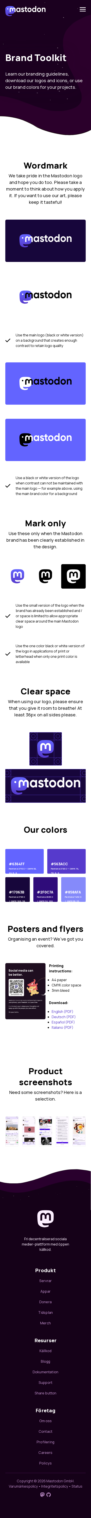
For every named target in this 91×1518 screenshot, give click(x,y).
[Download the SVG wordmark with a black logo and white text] (45, 440)
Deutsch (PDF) (64, 1016)
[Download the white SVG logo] (73, 576)
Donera (45, 1301)
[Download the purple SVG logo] (17, 576)
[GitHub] (48, 1494)
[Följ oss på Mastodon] (42, 1494)
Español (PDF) (63, 1022)
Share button (46, 1393)
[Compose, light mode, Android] (12, 1131)
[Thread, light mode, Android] (79, 1131)
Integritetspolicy (54, 1486)
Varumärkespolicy (23, 1486)
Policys (45, 1463)
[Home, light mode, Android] (28, 1131)
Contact (45, 1431)
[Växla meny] (83, 9)
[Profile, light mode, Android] (45, 1131)
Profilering (45, 1442)
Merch (45, 1323)
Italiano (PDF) (62, 1027)
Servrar (45, 1280)
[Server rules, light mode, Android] (62, 1131)
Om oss (45, 1420)
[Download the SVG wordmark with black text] (45, 297)
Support (45, 1382)
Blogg (45, 1361)
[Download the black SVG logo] (45, 576)
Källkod (45, 1350)
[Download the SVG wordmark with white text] (45, 241)
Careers (45, 1452)
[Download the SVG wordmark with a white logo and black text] (45, 383)
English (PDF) (62, 1011)
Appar (45, 1291)
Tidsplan (45, 1312)
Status (77, 1486)
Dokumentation (45, 1372)
